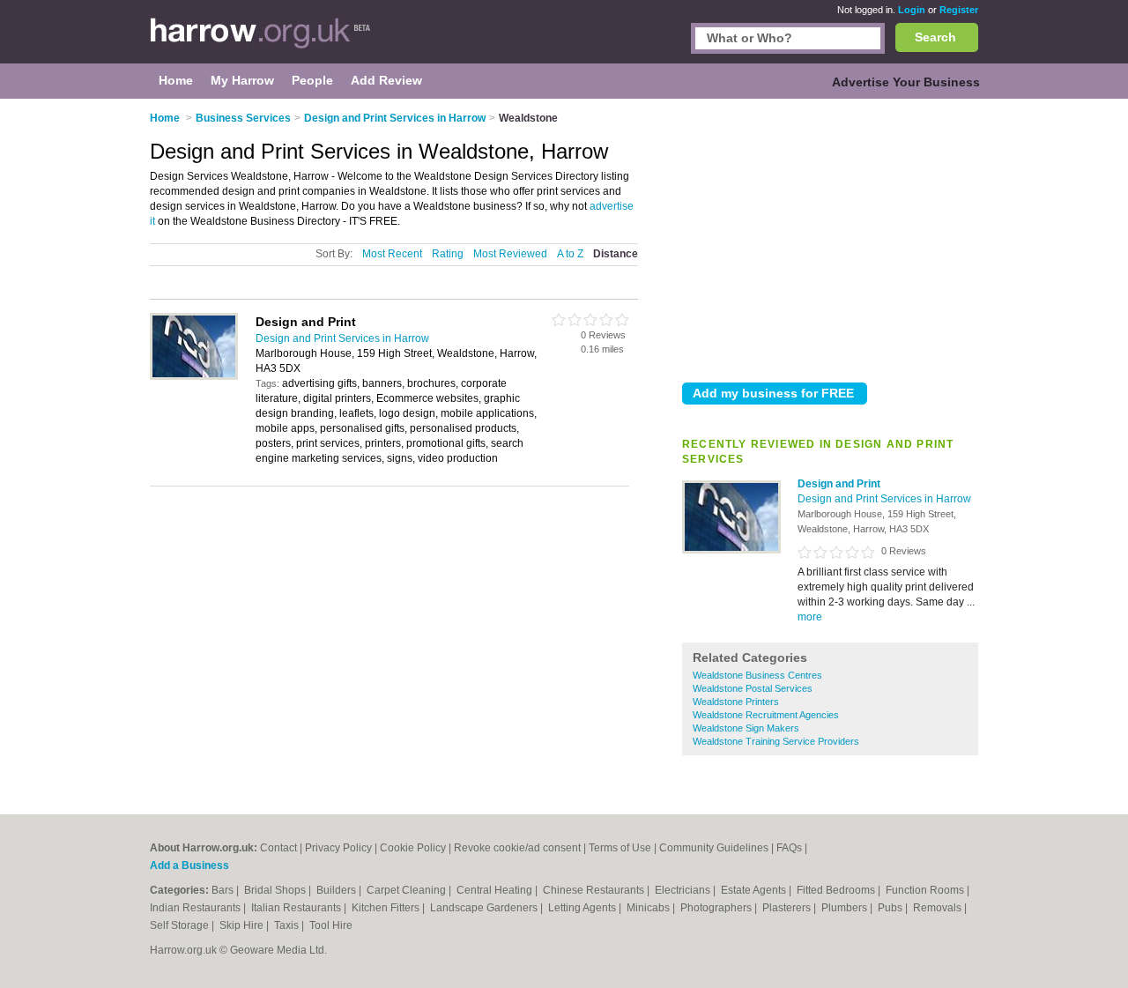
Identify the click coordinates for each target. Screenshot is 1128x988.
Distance (615, 254)
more (810, 617)
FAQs (789, 848)
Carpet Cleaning (408, 890)
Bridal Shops (276, 890)
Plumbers (845, 908)
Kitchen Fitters (387, 908)
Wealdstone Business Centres (757, 675)
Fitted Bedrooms (837, 890)
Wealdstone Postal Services (753, 688)
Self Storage (181, 925)
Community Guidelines (713, 848)
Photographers (717, 908)
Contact (278, 848)
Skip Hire (242, 925)
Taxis (287, 925)
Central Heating (495, 890)
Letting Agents (583, 908)
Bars (224, 890)
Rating (448, 254)
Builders (337, 890)
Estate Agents (755, 890)
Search (935, 37)
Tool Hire (330, 925)
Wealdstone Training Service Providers (776, 741)
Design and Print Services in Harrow (884, 499)
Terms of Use (620, 848)
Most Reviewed (510, 254)
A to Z (570, 254)
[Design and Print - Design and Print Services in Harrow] (731, 550)
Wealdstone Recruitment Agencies (766, 714)
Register (958, 9)
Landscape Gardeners (485, 908)
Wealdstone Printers (736, 701)
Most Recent (392, 254)
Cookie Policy (413, 848)
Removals (938, 908)
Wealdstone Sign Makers (746, 728)
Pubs (891, 908)
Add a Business (189, 865)
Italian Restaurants (297, 908)
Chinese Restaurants (595, 890)
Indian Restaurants (196, 908)
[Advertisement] (830, 237)
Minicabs (649, 908)
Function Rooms (926, 890)
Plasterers (787, 908)
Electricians (684, 890)
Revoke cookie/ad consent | (521, 848)
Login (911, 9)
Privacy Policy (338, 848)
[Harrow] (260, 40)
